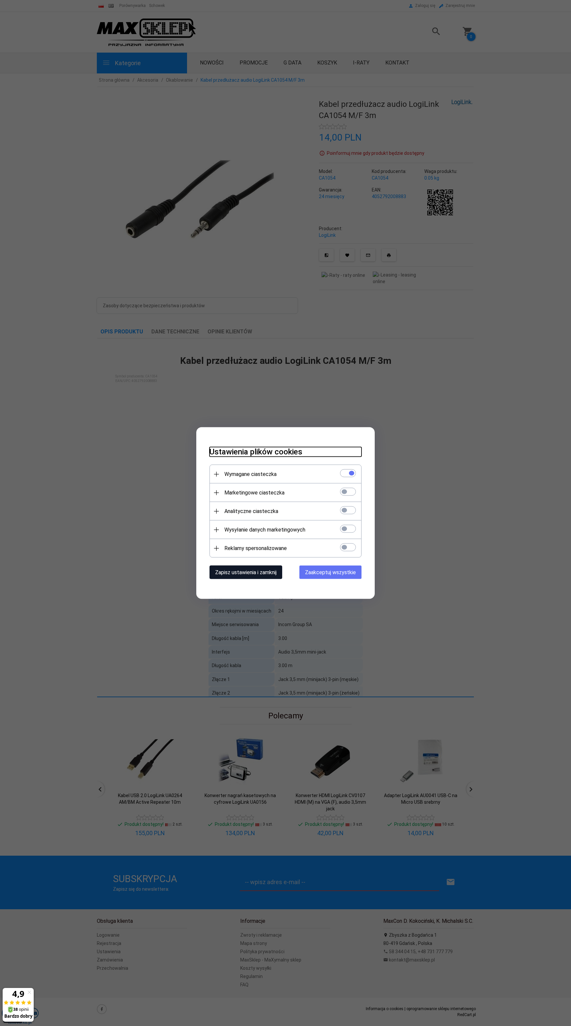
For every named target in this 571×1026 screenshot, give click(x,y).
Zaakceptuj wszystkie (330, 572)
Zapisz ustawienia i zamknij (246, 572)
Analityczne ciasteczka (251, 511)
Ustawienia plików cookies (255, 451)
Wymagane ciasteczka (250, 474)
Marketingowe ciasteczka (254, 493)
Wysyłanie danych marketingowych (264, 530)
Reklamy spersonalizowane (255, 548)
